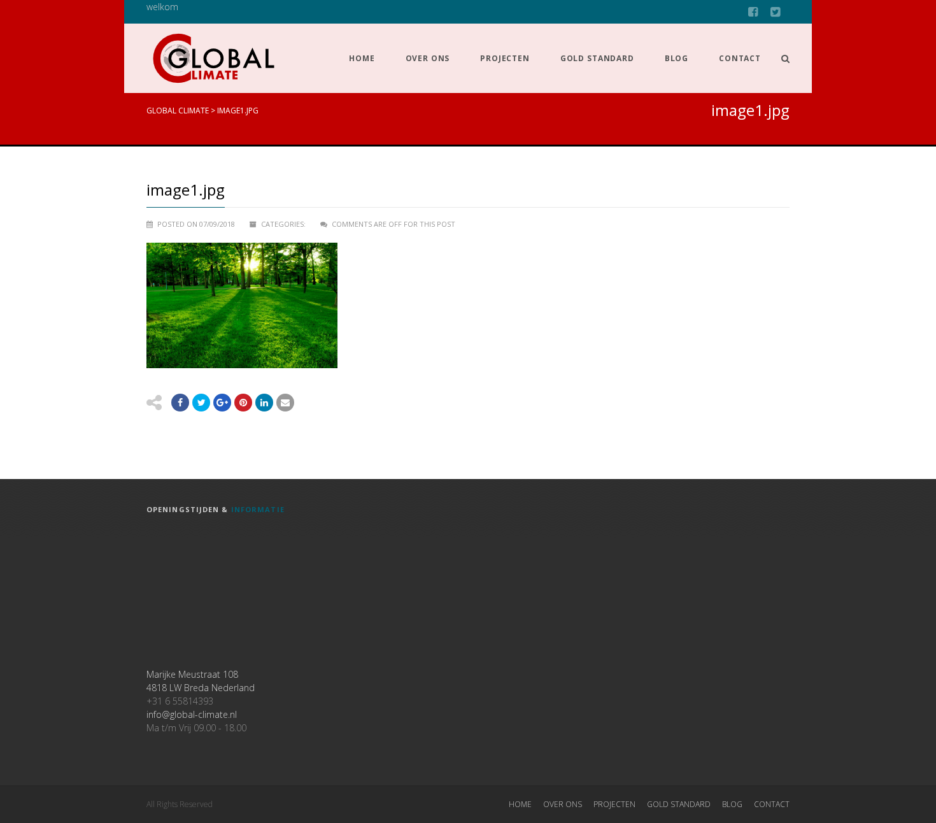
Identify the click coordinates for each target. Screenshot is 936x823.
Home (361, 58)
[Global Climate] (213, 58)
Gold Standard (597, 58)
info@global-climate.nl (191, 714)
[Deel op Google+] (222, 403)
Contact (740, 58)
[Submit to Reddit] (243, 403)
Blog (676, 58)
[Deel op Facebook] (180, 403)
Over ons (428, 58)
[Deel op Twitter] (201, 403)
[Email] (264, 403)
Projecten (505, 58)
